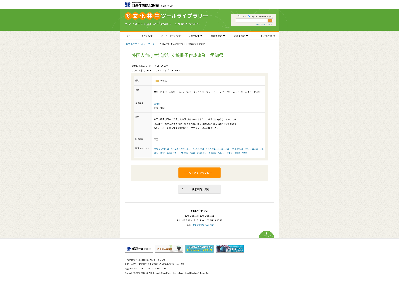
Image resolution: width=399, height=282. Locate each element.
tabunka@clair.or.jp (203, 225)
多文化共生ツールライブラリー (141, 44)
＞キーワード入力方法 (263, 24)
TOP (127, 36)
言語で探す (239, 36)
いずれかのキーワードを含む (262, 16)
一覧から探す (146, 36)
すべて (243, 16)
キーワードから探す (171, 36)
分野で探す (194, 36)
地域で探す (216, 36)
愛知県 (157, 104)
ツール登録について (266, 36)
